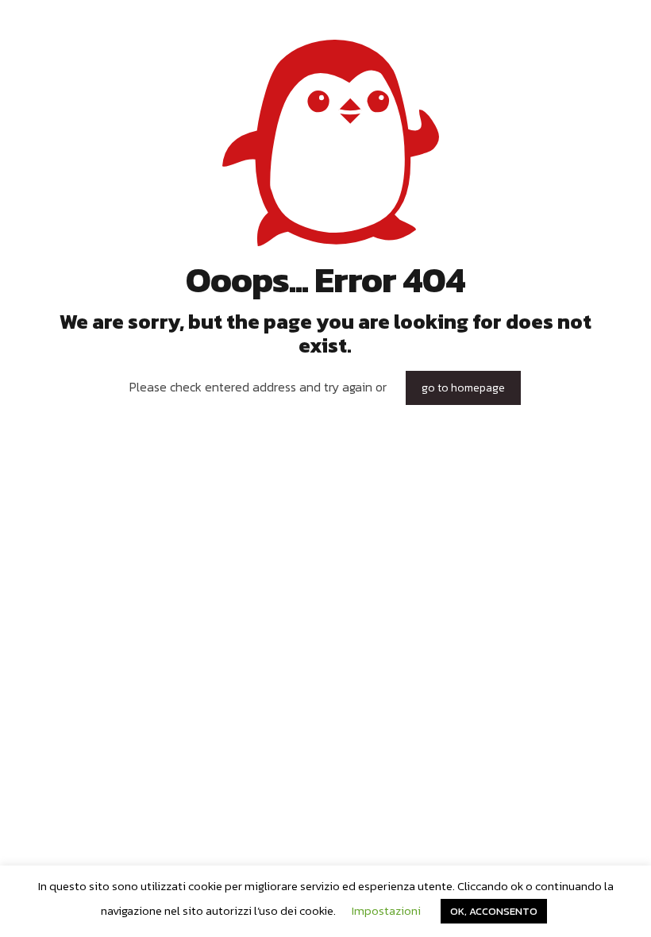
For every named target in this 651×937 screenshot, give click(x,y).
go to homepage (463, 388)
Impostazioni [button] (386, 910)
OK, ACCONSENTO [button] (493, 911)
